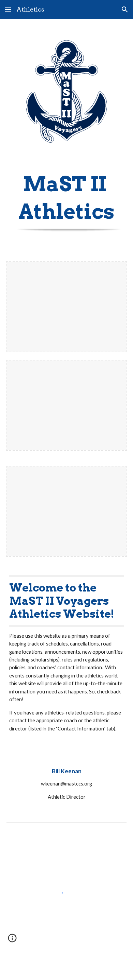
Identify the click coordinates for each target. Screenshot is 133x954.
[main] (66, 195)
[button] (8, 9)
